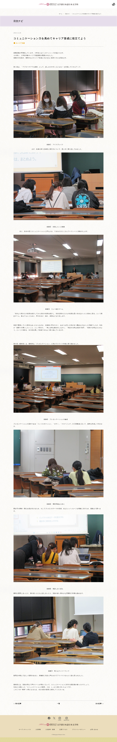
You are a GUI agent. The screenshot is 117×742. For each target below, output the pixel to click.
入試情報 (38, 729)
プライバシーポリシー (78, 729)
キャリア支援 (20, 43)
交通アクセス (63, 729)
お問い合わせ (94, 729)
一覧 (58, 703)
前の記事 (18, 703)
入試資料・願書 (50, 729)
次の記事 (99, 703)
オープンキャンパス (25, 729)
